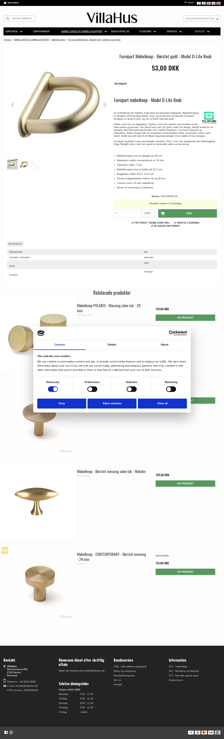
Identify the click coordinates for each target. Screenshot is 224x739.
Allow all (162, 403)
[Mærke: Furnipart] (122, 85)
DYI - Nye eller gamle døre (183, 675)
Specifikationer (15, 244)
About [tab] (164, 344)
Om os (117, 680)
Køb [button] (189, 213)
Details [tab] (112, 344)
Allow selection (112, 403)
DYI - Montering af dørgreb (184, 671)
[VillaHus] (112, 18)
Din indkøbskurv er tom (200, 18)
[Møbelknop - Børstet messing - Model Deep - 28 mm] (38, 418)
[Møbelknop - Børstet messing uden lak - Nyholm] (38, 501)
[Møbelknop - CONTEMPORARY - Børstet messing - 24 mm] (38, 584)
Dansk (190, 3)
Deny (62, 403)
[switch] (92, 389)
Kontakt (118, 684)
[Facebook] (6, 732)
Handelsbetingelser (124, 675)
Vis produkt (185, 317)
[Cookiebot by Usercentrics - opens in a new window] (171, 333)
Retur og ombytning (125, 671)
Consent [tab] (59, 344)
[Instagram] (11, 732)
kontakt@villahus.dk (27, 685)
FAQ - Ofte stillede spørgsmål (130, 666)
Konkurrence (176, 680)
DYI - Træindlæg (178, 666)
